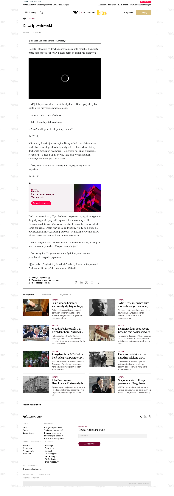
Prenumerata (28, 451)
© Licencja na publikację (39, 278)
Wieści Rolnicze (51, 459)
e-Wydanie (128, 12)
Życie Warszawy (52, 462)
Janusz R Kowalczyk (57, 41)
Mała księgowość (52, 454)
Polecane (47, 294)
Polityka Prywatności (53, 428)
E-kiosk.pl (49, 445)
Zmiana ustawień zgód (54, 430)
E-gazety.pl (49, 448)
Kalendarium (44, 475)
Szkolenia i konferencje (33, 469)
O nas (25, 428)
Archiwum (27, 454)
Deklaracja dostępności (54, 438)
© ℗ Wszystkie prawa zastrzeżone (44, 280)
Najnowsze (65, 294)
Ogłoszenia (27, 448)
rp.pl (31, 41)
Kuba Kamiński (40, 41)
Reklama (26, 445)
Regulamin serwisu (52, 433)
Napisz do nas (29, 433)
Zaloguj (144, 12)
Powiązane (28, 294)
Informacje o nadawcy (53, 436)
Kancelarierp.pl (51, 456)
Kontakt (26, 430)
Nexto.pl (48, 451)
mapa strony (28, 475)
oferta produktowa (31, 478)
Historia (31, 19)
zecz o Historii (88, 12)
